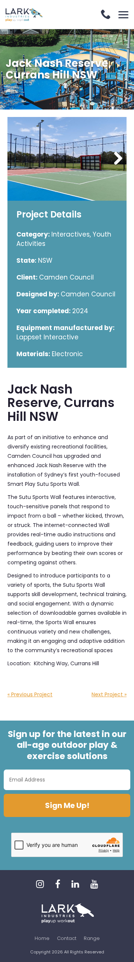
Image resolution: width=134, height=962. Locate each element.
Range (92, 938)
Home (42, 938)
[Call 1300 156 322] (106, 15)
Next (115, 158)
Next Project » (109, 694)
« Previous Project (29, 694)
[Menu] (123, 14)
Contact (66, 938)
